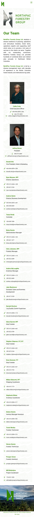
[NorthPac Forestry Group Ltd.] (2, 5)
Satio (18, 514)
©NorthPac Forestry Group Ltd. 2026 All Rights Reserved (17, 512)
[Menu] (31, 2)
